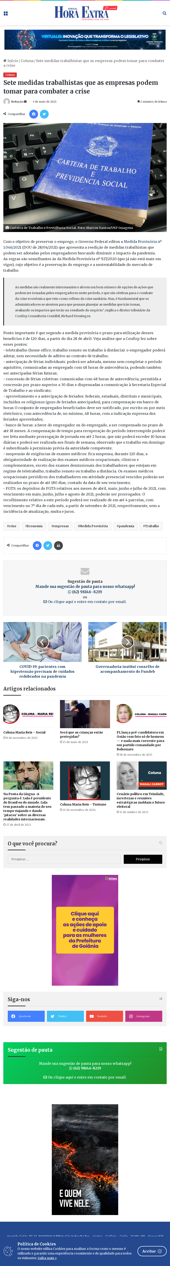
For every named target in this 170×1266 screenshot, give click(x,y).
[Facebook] (33, 114)
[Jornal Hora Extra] (85, 13)
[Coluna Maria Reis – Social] (28, 714)
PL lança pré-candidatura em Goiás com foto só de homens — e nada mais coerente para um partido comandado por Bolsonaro (140, 740)
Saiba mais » (47, 1258)
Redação (17, 101)
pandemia (126, 526)
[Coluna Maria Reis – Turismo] (85, 780)
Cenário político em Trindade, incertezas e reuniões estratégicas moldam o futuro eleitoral (141, 800)
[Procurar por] (164, 15)
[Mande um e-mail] (25, 101)
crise (12, 526)
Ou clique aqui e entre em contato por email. (87, 601)
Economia (34, 526)
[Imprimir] (58, 545)
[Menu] (5, 15)
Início (12, 61)
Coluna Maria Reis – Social (24, 732)
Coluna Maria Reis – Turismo (83, 804)
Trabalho (152, 526)
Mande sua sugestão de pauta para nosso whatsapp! (85, 589)
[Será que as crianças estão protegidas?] (85, 714)
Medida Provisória (93, 526)
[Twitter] (44, 114)
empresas (61, 526)
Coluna (27, 61)
